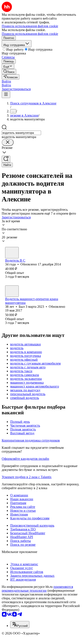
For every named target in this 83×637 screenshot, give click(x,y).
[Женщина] (12, 252)
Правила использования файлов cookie (30, 34)
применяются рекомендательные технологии (37, 588)
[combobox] (21, 133)
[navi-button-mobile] (6, 94)
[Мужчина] (12, 291)
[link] (9, 71)
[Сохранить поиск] (6, 159)
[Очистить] (8, 142)
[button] (6, 81)
